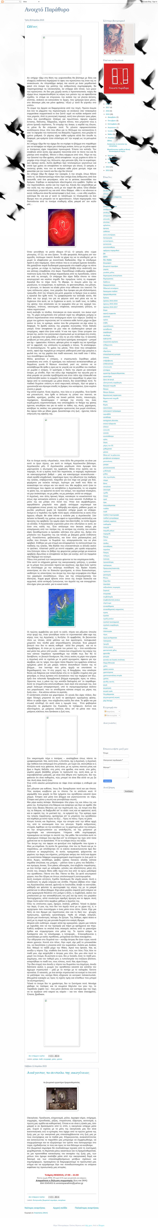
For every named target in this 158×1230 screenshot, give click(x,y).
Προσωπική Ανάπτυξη (111, 568)
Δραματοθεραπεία (109, 294)
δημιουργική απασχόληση (112, 275)
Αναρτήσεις (110, 711)
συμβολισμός (108, 597)
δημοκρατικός (108, 279)
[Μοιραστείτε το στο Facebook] (56, 1056)
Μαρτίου (111, 156)
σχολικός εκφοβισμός (111, 625)
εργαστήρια (107, 376)
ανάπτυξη (106, 200)
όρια (104, 502)
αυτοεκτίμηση (108, 241)
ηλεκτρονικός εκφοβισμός (112, 383)
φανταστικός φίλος (110, 650)
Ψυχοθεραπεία (108, 694)
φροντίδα (106, 653)
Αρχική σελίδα (60, 1208)
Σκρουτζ (106, 590)
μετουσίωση (107, 461)
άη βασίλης (107, 191)
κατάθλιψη (107, 417)
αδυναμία (106, 187)
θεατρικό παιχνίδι (109, 386)
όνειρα (105, 496)
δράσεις (106, 298)
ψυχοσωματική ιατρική (111, 697)
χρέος (54, 1059)
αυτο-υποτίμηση (109, 235)
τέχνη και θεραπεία (110, 638)
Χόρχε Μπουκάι (109, 663)
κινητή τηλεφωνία (109, 424)
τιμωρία (106, 644)
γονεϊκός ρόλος (108, 272)
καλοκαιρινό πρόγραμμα (112, 411)
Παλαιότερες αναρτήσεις (87, 1208)
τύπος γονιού (108, 647)
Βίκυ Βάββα (107, 260)
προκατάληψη (108, 562)
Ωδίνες (32, 26)
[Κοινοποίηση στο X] (54, 1056)
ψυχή (105, 685)
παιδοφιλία (107, 524)
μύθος (105, 474)
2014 (108, 167)
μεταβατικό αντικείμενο (111, 458)
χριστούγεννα (108, 672)
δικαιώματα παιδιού (110, 291)
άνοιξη (105, 203)
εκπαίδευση (107, 329)
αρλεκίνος (106, 225)
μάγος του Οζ (108, 445)
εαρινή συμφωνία (109, 313)
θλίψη (105, 401)
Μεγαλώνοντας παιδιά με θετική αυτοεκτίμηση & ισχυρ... (118, 150)
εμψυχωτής (107, 338)
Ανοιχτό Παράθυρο (47, 9)
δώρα (105, 310)
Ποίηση (106, 553)
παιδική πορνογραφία (111, 515)
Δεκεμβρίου (112, 117)
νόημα (105, 480)
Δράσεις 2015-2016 (110, 304)
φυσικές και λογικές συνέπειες (114, 660)
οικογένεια (61, 1200)
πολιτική (106, 559)
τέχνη (105, 634)
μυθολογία (107, 471)
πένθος (106, 543)
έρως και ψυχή (108, 379)
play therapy (107, 701)
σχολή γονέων (108, 619)
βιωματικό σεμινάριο (50, 1200)
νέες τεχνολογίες (109, 477)
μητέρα (35, 1059)
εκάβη (105, 323)
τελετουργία (107, 631)
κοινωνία (106, 430)
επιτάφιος (106, 370)
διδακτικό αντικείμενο (110, 288)
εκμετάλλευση (108, 326)
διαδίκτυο (106, 282)
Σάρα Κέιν (106, 581)
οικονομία (106, 490)
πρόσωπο (107, 571)
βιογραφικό (107, 263)
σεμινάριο (106, 584)
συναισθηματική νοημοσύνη (113, 609)
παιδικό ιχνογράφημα (111, 518)
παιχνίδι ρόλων (108, 531)
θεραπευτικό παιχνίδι (110, 398)
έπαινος (106, 357)
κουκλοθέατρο (108, 436)
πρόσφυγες (107, 565)
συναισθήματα (108, 606)
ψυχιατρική (107, 688)
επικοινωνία (107, 367)
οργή (105, 499)
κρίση (105, 439)
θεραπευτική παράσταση (112, 395)
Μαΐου (110, 134)
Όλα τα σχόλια (111, 715)
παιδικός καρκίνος (109, 521)
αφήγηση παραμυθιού (111, 250)
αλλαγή (105, 194)
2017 (108, 107)
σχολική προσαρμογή (111, 622)
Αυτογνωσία (37, 1200)
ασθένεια (106, 231)
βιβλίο (105, 257)
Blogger (101, 1225)
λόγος (105, 442)
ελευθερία (106, 335)
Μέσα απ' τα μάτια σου (111, 455)
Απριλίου (111, 138)
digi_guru (88, 1225)
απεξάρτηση (107, 209)
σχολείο (106, 616)
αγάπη (105, 181)
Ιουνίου (111, 131)
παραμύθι (106, 534)
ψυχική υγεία (107, 691)
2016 (108, 111)
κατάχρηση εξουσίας (110, 420)
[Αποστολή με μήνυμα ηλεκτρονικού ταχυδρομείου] (49, 1056)
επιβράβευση (108, 361)
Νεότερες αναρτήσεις (35, 1208)
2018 (108, 104)
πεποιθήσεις (107, 546)
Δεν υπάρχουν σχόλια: (37, 1056)
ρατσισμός (107, 575)
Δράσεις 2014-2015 (110, 301)
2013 (108, 170)
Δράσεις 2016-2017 (110, 307)
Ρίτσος (105, 578)
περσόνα (106, 549)
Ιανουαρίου (112, 162)
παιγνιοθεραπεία (109, 505)
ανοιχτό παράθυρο (110, 206)
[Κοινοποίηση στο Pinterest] (58, 1056)
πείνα (105, 540)
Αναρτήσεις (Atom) (41, 1213)
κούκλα (105, 433)
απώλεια (106, 222)
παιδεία (106, 508)
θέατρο (105, 389)
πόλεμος (106, 556)
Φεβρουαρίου (113, 159)
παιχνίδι (106, 527)
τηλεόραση (107, 641)
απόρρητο (107, 216)
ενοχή (105, 348)
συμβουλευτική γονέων (111, 600)
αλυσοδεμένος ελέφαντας (112, 197)
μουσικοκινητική (109, 468)
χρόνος (59, 1059)
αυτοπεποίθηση (109, 247)
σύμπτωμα (107, 603)
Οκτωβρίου (112, 121)
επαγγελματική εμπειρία (111, 354)
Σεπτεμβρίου (113, 124)
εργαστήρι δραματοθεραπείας (114, 373)
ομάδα (105, 493)
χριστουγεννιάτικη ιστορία (112, 675)
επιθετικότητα (108, 364)
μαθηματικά (107, 449)
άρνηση (106, 228)
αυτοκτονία (107, 244)
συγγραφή (47, 1059)
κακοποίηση (107, 408)
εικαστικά (106, 316)
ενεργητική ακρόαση (110, 342)
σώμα (105, 628)
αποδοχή (106, 213)
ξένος (105, 483)
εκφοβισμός (107, 332)
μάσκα (105, 452)
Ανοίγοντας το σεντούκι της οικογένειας (58, 1072)
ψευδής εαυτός (108, 682)
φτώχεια (106, 656)
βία (104, 253)
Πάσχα (105, 537)
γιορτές (105, 269)
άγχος (105, 184)
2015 (108, 114)
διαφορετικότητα (109, 285)
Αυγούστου (112, 127)
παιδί (41, 1059)
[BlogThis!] (52, 1056)
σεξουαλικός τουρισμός (111, 587)
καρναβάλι (107, 414)
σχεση (105, 612)
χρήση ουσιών (108, 669)
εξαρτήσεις (107, 351)
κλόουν (105, 427)
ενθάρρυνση (107, 345)
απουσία (106, 219)
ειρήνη (105, 320)
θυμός (105, 405)
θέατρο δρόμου (108, 392)
